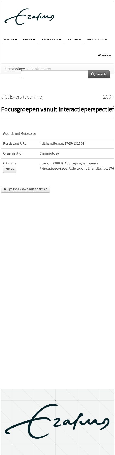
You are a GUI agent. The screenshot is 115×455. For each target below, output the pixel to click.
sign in (106, 55)
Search (100, 74)
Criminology (15, 69)
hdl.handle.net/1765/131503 (62, 143)
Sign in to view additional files (26, 189)
